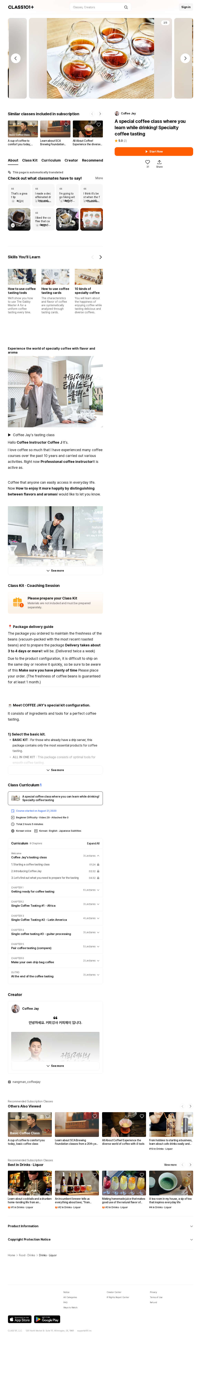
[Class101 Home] (21, 7)
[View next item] (100, 257)
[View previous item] (92, 257)
